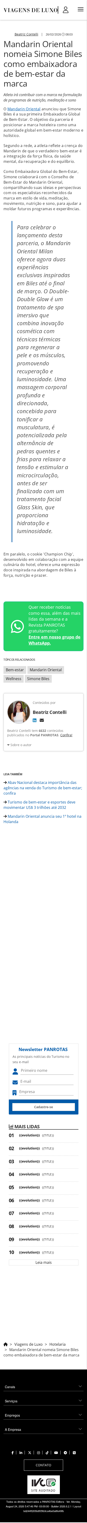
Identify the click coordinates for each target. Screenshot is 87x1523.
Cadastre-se (43, 1107)
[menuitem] (43, 1385)
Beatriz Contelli (26, 34)
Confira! (66, 735)
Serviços (11, 1401)
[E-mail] (42, 720)
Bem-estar (15, 669)
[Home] (5, 1343)
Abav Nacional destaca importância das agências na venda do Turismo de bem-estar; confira (42, 788)
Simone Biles (38, 678)
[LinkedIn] (34, 720)
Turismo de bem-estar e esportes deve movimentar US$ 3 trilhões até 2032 (39, 805)
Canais (10, 1386)
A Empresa (13, 1429)
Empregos (12, 1415)
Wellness (13, 678)
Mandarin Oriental (24, 109)
